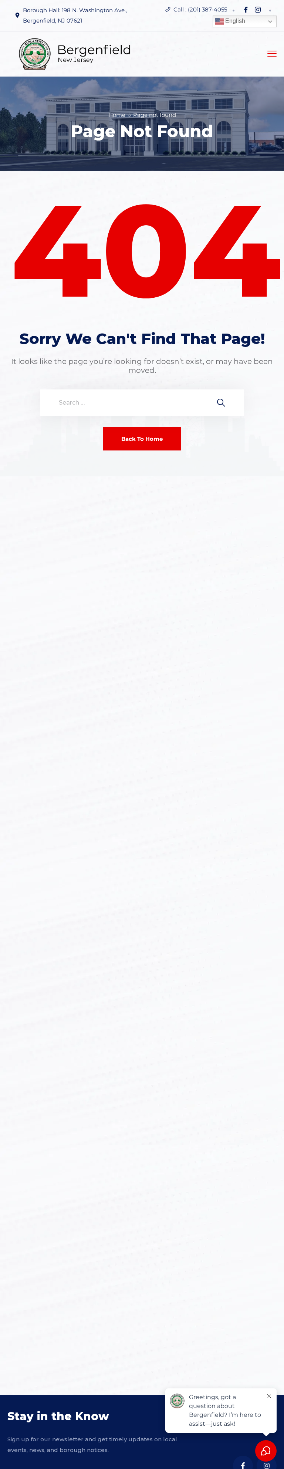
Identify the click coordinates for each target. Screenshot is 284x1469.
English (234, 21)
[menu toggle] (272, 53)
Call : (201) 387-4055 (200, 9)
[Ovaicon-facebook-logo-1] (246, 10)
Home (116, 114)
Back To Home (142, 438)
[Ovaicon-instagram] (258, 10)
